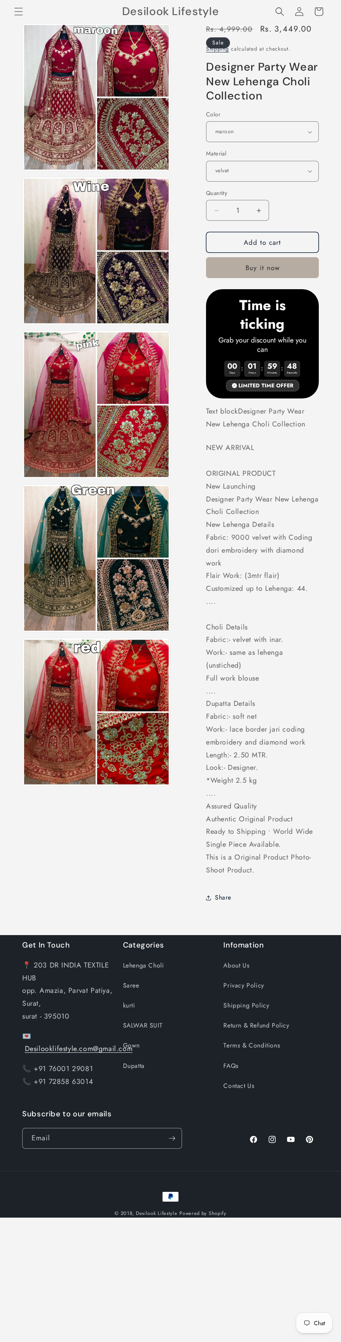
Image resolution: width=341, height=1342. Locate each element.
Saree (131, 985)
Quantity (216, 193)
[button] (18, 11)
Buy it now (263, 268)
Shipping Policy (246, 1005)
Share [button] (223, 897)
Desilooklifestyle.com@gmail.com (79, 1048)
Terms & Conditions (251, 1045)
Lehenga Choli (143, 965)
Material (216, 153)
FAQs (230, 1065)
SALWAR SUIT (143, 1025)
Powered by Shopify (202, 1213)
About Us (236, 965)
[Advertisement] (170, 1280)
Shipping (217, 49)
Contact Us (238, 1085)
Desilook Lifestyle (157, 1213)
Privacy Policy (243, 985)
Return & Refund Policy (256, 1025)
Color (213, 114)
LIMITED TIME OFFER (265, 386)
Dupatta (134, 1065)
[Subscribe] (172, 1138)
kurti (129, 1005)
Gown (131, 1045)
